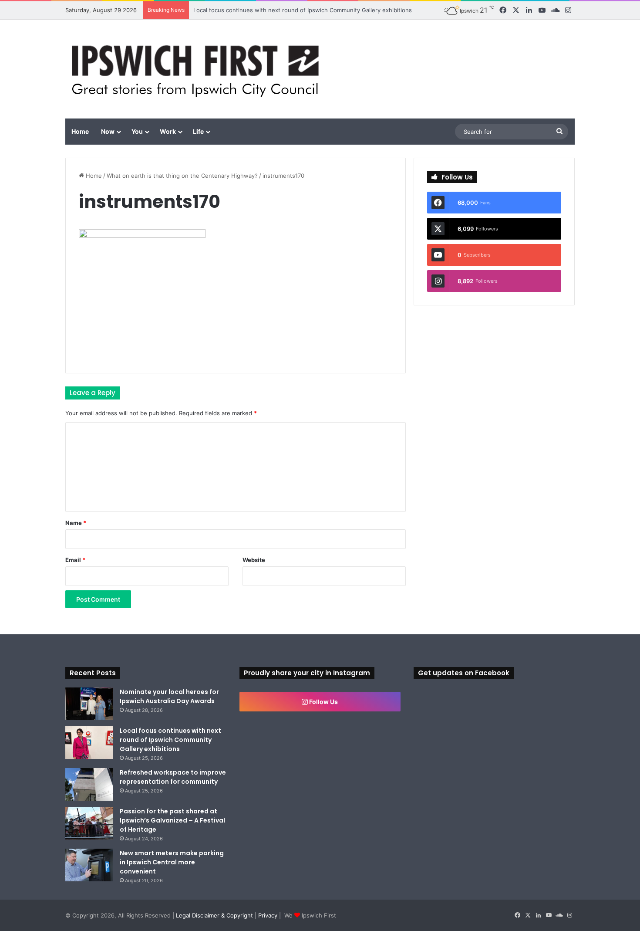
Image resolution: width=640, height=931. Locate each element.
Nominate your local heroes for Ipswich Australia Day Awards (169, 696)
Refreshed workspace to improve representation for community (173, 777)
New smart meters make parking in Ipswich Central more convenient (172, 862)
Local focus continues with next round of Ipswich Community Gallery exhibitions (302, 10)
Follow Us (323, 701)
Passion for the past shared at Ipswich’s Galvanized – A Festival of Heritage (172, 820)
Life (198, 131)
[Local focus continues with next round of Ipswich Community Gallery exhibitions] (89, 742)
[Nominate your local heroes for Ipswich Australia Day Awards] (89, 703)
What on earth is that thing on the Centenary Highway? (182, 175)
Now (108, 131)
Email (75, 559)
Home (80, 131)
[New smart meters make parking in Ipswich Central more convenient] (89, 865)
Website (254, 559)
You (137, 131)
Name (75, 522)
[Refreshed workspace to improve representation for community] (89, 784)
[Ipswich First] (197, 69)
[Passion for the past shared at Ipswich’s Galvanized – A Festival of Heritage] (89, 823)
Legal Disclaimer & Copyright (214, 915)
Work (168, 131)
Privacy (267, 915)
